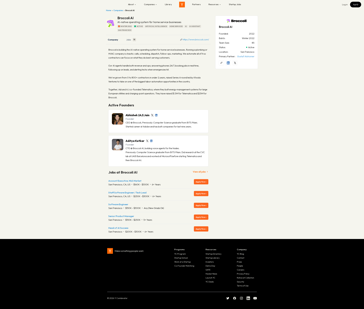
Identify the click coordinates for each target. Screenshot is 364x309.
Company (113, 39)
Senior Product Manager (121, 216)
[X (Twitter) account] (235, 62)
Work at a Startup (182, 262)
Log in (345, 4)
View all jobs (199, 171)
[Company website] (221, 62)
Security (240, 281)
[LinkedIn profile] (156, 115)
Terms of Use (242, 285)
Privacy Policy (243, 274)
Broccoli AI (225, 27)
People (240, 266)
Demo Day (210, 266)
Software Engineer (118, 204)
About (131, 4)
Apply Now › (201, 181)
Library (168, 4)
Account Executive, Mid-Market (124, 180)
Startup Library (213, 258)
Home (108, 10)
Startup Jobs (235, 4)
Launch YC (210, 277)
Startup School (181, 258)
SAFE (208, 270)
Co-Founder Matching (184, 266)
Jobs (128, 39)
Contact (240, 258)
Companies (149, 4)
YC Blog (240, 254)
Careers (240, 270)
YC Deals (210, 281)
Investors (210, 262)
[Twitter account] (152, 115)
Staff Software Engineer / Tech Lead (127, 192)
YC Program (180, 254)
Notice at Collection (245, 277)
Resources (214, 4)
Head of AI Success (118, 227)
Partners (196, 4)
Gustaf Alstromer (245, 56)
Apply (355, 4)
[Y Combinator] (182, 4)
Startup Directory (213, 254)
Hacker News (211, 274)
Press (239, 262)
